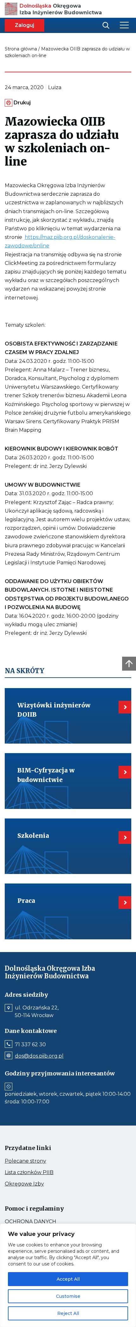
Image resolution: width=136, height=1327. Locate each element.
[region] (68, 1275)
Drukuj (22, 103)
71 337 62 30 (30, 1044)
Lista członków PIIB (41, 1172)
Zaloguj (24, 25)
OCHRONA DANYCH (44, 1221)
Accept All (68, 1279)
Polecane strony (37, 1161)
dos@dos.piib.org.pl (39, 1056)
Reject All (68, 1313)
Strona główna (21, 49)
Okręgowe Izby (38, 1184)
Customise (68, 1296)
